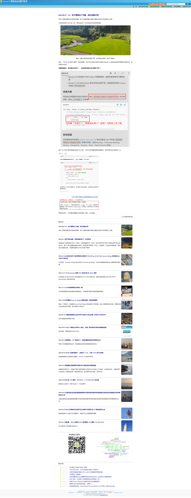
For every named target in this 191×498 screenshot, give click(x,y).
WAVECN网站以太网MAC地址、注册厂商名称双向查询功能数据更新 (85, 327)
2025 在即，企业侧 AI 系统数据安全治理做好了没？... (86, 479)
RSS (105, 492)
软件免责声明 (86, 492)
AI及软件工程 (186, 6)
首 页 (135, 6)
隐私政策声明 (94, 492)
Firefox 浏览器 (89, 491)
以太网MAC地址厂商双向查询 (157, 4)
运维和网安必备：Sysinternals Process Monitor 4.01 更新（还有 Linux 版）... (93, 486)
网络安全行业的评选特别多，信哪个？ (81, 484)
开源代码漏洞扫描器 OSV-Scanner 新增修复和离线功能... (87, 472)
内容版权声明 (71, 492)
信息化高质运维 (154, 6)
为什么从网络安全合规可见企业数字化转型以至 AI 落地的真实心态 (85, 409)
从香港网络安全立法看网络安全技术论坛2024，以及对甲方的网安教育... (91, 477)
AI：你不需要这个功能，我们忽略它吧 (76, 226)
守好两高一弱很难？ (76, 474)
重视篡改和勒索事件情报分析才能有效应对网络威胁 (80, 365)
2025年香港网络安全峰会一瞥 (74, 287)
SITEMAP (100, 492)
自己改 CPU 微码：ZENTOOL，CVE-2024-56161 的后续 (82, 380)
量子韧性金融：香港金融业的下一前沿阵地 (78, 239)
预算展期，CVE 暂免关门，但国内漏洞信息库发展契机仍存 (83, 340)
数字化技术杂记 (143, 6)
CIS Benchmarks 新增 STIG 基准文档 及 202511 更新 (81, 273)
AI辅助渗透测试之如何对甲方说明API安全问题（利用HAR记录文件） (86, 315)
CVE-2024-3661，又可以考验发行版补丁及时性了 (84, 470)
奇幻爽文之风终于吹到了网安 (78, 467)
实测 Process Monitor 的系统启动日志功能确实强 (84, 481)
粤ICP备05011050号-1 (118, 492)
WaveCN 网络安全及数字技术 (15, 1)
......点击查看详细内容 (126, 217)
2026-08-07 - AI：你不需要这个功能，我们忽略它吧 (78, 15)
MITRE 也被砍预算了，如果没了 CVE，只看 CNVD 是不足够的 (84, 353)
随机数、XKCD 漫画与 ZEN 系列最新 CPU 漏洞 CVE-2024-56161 (84, 422)
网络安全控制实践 (166, 6)
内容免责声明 (79, 492)
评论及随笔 (177, 6)
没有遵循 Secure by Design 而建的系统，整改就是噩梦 (81, 300)
